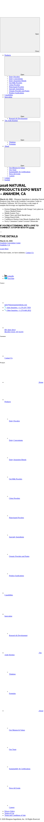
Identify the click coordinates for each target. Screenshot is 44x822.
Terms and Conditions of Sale (15, 815)
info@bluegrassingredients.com (16, 305)
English (7, 180)
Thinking (12, 142)
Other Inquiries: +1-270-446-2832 (18, 310)
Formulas (12, 144)
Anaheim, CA (5, 245)
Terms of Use (9, 813)
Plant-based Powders (16, 87)
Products (8, 55)
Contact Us (30, 253)
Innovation (8, 97)
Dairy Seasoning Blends (17, 81)
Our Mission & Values (17, 168)
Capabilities (9, 95)
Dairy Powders (14, 77)
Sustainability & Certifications (19, 172)
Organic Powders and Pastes (19, 91)
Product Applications (16, 93)
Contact (7, 178)
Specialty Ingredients (16, 89)
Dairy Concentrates (16, 79)
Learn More (4, 249)
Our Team (12, 170)
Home (40, 382)
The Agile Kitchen (11, 121)
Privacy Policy (10, 811)
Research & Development (18, 118)
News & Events (14, 174)
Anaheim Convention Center (10, 243)
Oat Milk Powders (15, 83)
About (7, 146)
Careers (11, 176)
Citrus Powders (14, 85)
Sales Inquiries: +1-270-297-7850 (18, 308)
